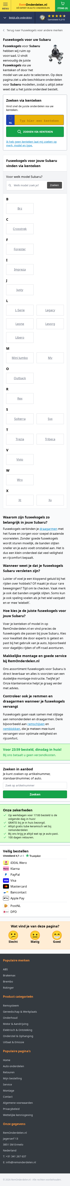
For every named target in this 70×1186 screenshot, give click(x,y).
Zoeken (54, 185)
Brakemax (9, 975)
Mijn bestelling (12, 1078)
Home (6, 1060)
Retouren (9, 1072)
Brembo (8, 981)
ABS (5, 969)
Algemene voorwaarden (18, 1102)
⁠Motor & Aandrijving (15, 1024)
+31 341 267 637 (16, 1156)
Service (7, 1084)
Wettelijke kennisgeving (18, 1115)
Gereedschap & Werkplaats (20, 1011)
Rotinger (8, 987)
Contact (8, 1096)
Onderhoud (10, 1017)
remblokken (11, 729)
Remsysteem (11, 1005)
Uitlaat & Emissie (13, 1042)
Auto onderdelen (13, 1066)
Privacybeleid (11, 1109)
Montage (8, 1090)
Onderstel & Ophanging (18, 1036)
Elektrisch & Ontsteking (17, 1030)
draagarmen (48, 529)
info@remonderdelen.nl (21, 1162)
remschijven (36, 724)
